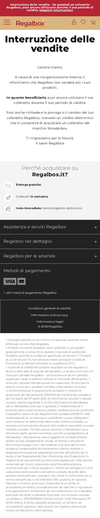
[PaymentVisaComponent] (8, 282)
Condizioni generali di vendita (49, 308)
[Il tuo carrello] (93, 22)
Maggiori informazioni (56, 10)
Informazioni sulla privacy (49, 315)
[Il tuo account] (74, 22)
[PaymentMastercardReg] (21, 282)
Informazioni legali (50, 321)
